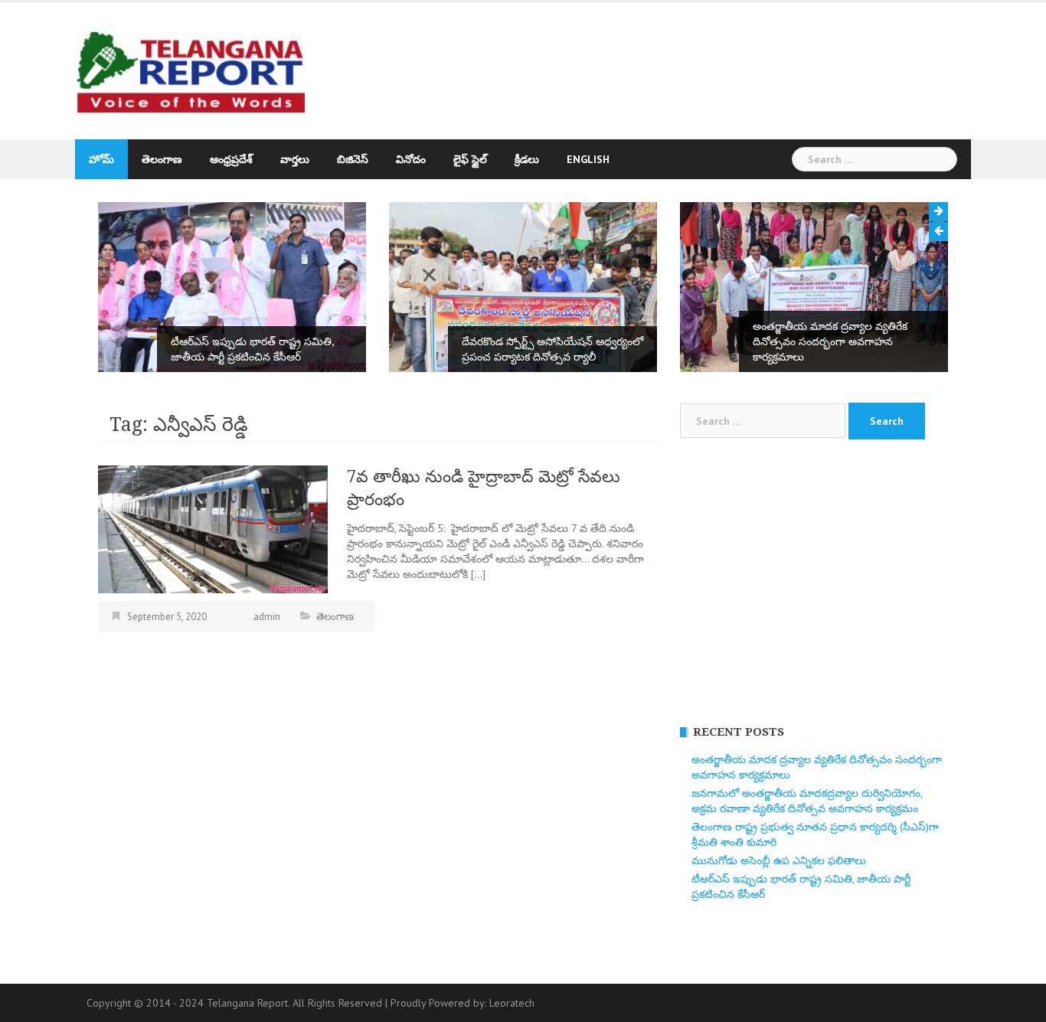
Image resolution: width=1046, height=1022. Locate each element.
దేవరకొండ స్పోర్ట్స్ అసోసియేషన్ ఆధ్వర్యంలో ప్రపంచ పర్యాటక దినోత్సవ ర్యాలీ (552, 349)
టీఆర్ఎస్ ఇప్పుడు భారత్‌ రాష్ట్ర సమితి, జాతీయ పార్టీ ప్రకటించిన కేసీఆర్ (253, 349)
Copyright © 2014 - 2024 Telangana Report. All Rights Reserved (236, 1003)
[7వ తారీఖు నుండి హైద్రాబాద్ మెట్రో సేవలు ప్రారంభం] (213, 528)
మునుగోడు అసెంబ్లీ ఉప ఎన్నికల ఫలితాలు (778, 860)
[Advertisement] (664, 63)
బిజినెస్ (352, 159)
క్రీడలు (527, 159)
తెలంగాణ (162, 159)
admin (266, 616)
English (588, 159)
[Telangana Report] (190, 70)
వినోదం (411, 159)
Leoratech (511, 1003)
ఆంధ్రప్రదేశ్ (231, 159)
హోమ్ (101, 159)
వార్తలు (294, 159)
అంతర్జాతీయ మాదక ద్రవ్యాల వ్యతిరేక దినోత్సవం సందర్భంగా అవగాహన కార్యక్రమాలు (830, 341)
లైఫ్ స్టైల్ (470, 159)
